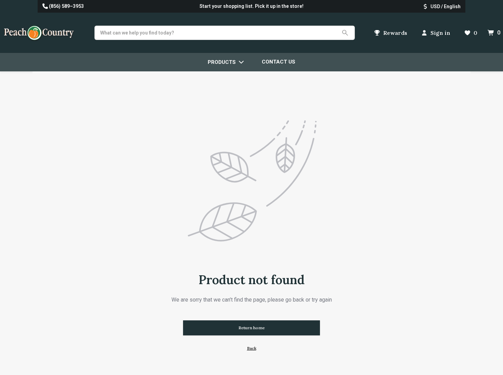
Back (251, 348)
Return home (251, 327)
